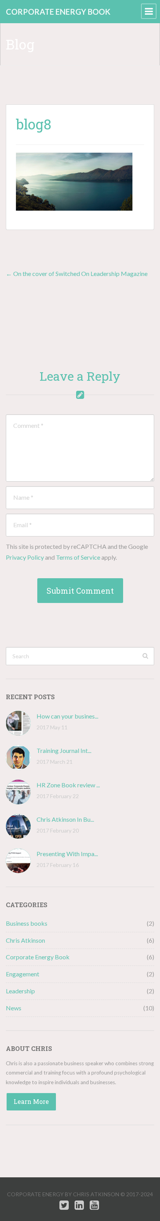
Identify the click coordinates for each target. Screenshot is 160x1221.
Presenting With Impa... (67, 853)
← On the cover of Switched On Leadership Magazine (77, 273)
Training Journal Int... (64, 750)
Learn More (31, 1101)
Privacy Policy (25, 557)
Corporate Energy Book (38, 956)
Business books (26, 923)
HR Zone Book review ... (68, 784)
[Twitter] (64, 1205)
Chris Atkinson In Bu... (65, 819)
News (13, 1008)
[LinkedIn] (79, 1205)
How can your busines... (67, 716)
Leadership (20, 991)
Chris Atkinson (25, 940)
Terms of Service (78, 557)
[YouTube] (94, 1205)
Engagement (22, 973)
